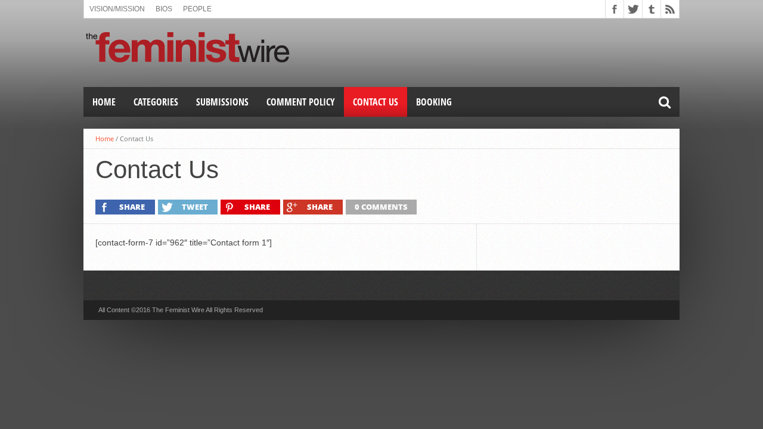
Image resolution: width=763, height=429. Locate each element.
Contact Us (375, 101)
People (197, 9)
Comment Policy (300, 101)
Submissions (222, 101)
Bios (164, 9)
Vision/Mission (117, 9)
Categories (156, 101)
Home (104, 101)
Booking (434, 101)
